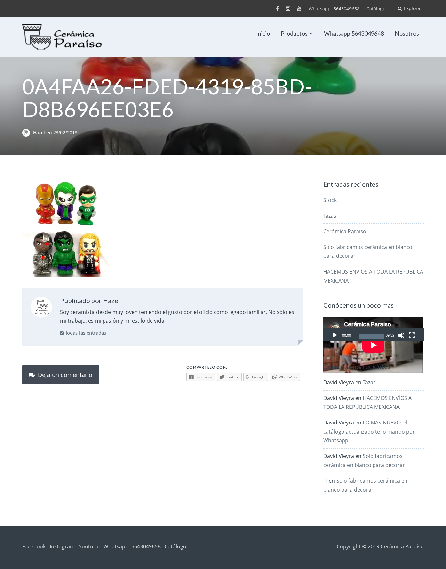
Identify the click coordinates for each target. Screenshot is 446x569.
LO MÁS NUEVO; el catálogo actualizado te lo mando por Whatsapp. (369, 431)
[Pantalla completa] (411, 335)
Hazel (39, 133)
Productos (294, 33)
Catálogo (375, 9)
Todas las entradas (85, 333)
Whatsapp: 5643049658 (334, 9)
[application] (373, 329)
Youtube (89, 546)
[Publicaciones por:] (27, 133)
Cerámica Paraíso (344, 231)
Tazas (329, 215)
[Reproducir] (334, 335)
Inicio (263, 33)
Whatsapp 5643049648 (354, 33)
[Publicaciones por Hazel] (41, 309)
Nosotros (407, 33)
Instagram (62, 546)
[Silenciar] (401, 335)
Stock (330, 200)
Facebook (34, 546)
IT (325, 480)
